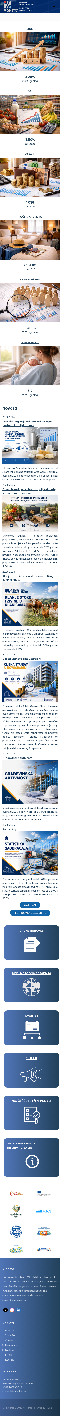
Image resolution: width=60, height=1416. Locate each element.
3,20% (30, 77)
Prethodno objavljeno (30, 912)
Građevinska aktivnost (17, 758)
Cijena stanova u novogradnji (21, 659)
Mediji (8, 1354)
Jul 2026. (30, 144)
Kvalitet (9, 1349)
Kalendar (30, 904)
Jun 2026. (30, 206)
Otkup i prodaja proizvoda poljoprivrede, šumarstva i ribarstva (29, 491)
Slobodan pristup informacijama (21, 1145)
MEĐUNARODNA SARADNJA (31, 973)
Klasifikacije (11, 1344)
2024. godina (30, 81)
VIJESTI (31, 1058)
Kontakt (9, 1359)
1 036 (30, 202)
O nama (9, 1340)
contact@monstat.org (14, 1390)
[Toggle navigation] (54, 6)
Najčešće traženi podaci (32, 1101)
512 (30, 391)
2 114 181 (30, 265)
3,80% (30, 139)
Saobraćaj (9, 829)
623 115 (30, 328)
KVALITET (31, 1016)
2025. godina (30, 332)
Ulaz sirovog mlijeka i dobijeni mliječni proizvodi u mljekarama (27, 423)
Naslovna (10, 1330)
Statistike (10, 1335)
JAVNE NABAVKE (32, 931)
